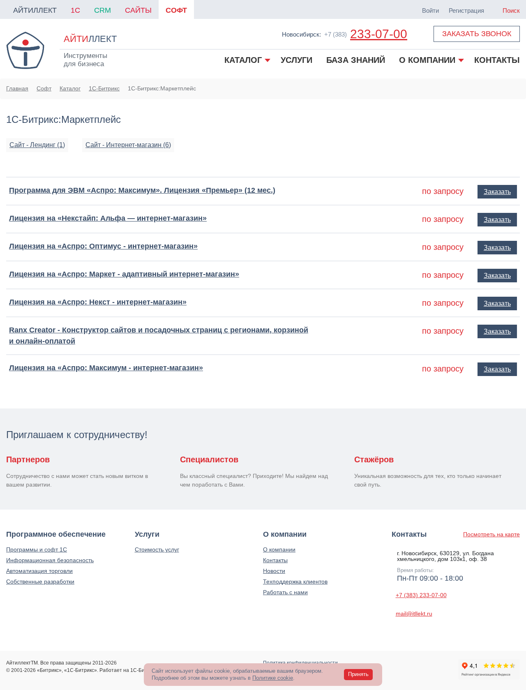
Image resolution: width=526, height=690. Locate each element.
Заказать (497, 191)
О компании (279, 549)
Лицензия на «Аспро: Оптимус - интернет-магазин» (103, 246)
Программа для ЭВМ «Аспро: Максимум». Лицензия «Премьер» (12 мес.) (142, 190)
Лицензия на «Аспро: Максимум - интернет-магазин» (106, 368)
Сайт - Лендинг (37, 144)
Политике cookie (272, 678)
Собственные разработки (40, 581)
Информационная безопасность (50, 560)
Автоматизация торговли (39, 571)
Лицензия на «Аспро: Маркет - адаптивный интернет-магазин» (124, 274)
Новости (274, 571)
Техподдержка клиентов (295, 581)
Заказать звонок (476, 34)
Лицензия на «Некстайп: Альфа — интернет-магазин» (108, 218)
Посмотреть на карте (491, 534)
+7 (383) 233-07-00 (421, 595)
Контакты (275, 560)
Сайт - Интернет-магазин (128, 144)
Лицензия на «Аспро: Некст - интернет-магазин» (98, 302)
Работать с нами (285, 592)
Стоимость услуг (157, 549)
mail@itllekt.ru (414, 613)
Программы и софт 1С (36, 549)
